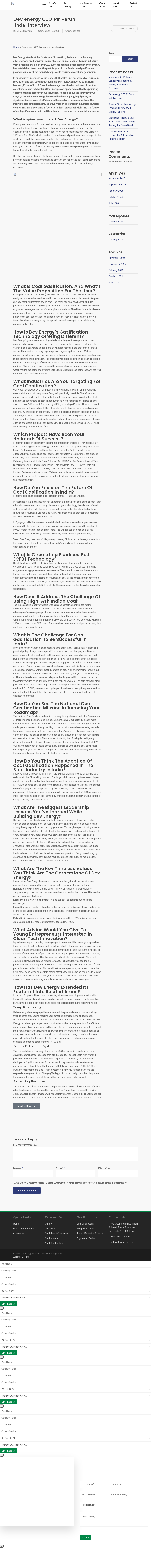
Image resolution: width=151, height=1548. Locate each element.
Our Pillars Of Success (56, 1233)
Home (16, 47)
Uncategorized (72, 31)
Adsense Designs (21, 1256)
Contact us (18, 1233)
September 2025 (117, 184)
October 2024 (116, 197)
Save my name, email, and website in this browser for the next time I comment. (72, 1182)
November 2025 (117, 178)
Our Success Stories (23, 1228)
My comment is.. (25, 1144)
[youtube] (136, 1253)
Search (113, 53)
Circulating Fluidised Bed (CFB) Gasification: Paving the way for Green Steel (122, 121)
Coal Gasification (85, 1224)
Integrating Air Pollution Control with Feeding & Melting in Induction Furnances (120, 82)
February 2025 (116, 191)
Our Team (50, 1228)
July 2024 (114, 203)
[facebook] (126, 1253)
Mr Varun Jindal (24, 31)
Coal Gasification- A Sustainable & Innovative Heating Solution (121, 135)
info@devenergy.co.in (122, 1242)
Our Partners (51, 1238)
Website (104, 1168)
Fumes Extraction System (90, 1233)
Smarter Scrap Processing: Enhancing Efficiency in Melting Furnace (122, 108)
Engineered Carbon (86, 1238)
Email (60, 1168)
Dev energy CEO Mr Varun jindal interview (122, 96)
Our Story (50, 1224)
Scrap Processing (86, 1228)
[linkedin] (131, 1253)
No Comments (126, 28)
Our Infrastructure (54, 1243)
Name (18, 1168)
